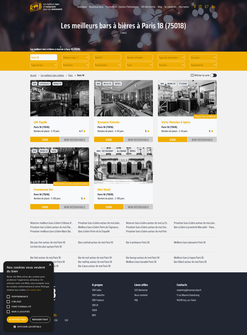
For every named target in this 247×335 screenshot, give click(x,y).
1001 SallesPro (98, 295)
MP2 (94, 315)
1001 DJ (95, 305)
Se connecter (170, 7)
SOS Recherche (148, 7)
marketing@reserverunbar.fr (189, 290)
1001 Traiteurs (98, 300)
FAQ (136, 300)
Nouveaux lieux (96, 7)
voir (45, 139)
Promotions (111, 7)
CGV (66, 320)
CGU (56, 320)
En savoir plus (34, 289)
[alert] (28, 296)
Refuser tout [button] (40, 319)
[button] (75, 57)
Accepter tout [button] (17, 319)
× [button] (50, 265)
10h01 (94, 310)
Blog (160, 7)
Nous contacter (141, 295)
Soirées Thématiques (129, 7)
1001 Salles (96, 290)
